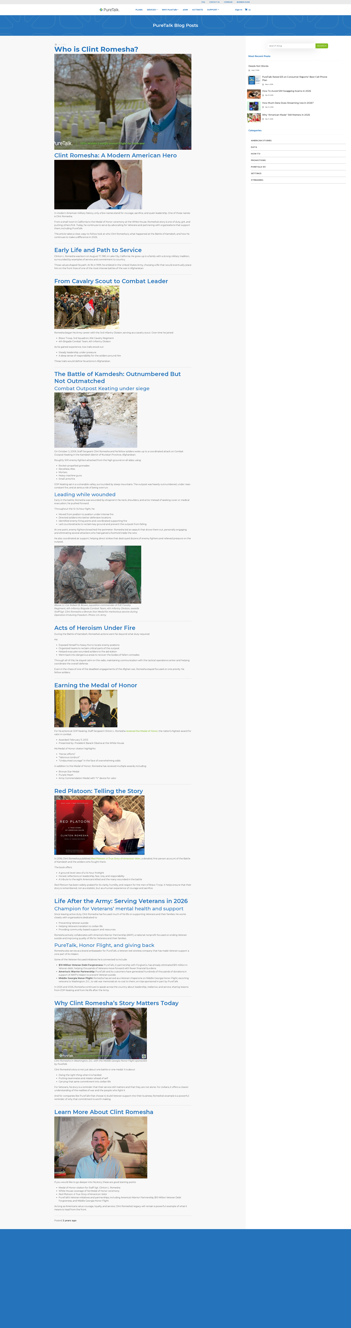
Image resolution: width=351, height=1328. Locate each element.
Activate (197, 9)
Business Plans (243, 2)
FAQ (203, 2)
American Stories (261, 140)
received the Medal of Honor (142, 731)
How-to (255, 153)
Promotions (258, 160)
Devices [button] (151, 9)
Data (254, 147)
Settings (256, 173)
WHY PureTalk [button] (169, 9)
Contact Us (214, 2)
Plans (139, 9)
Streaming (257, 180)
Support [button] (212, 9)
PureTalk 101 (258, 167)
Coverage (228, 2)
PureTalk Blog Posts (175, 25)
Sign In (239, 9)
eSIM (185, 9)
